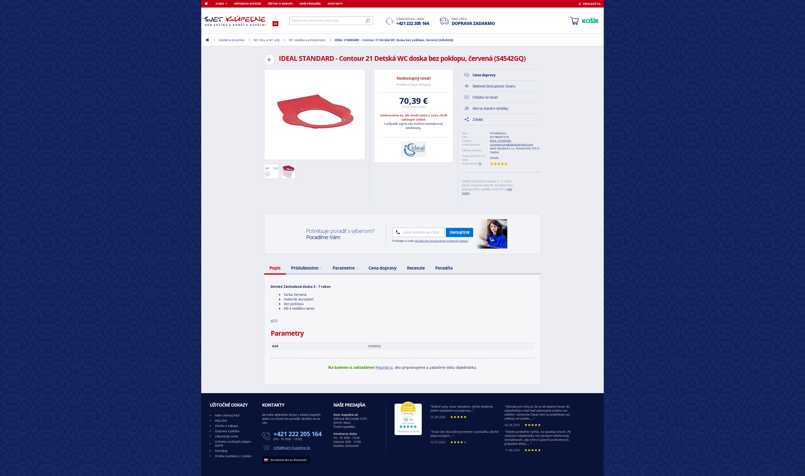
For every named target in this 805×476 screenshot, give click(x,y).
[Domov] (208, 3)
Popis (274, 268)
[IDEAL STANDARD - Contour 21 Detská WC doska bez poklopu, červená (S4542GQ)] (314, 114)
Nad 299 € (473, 21)
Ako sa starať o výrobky (490, 108)
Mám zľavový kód (227, 415)
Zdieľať (478, 119)
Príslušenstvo (306, 268)
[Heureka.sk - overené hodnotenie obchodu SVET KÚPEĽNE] (408, 434)
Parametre (345, 268)
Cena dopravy (382, 268)
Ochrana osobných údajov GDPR (233, 443)
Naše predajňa (310, 3)
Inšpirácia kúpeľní (247, 3)
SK (275, 24)
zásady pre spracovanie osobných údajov (441, 241)
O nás (220, 3)
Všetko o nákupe (280, 3)
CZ (275, 18)
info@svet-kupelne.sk (292, 447)
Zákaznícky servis (226, 436)
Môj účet (221, 421)
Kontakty (335, 3)
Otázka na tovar (485, 97)
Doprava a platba (227, 431)
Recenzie (416, 268)
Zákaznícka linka (412, 21)
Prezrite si (384, 367)
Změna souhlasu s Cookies (233, 456)
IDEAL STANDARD (500, 141)
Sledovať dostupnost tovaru (494, 86)
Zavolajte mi (459, 232)
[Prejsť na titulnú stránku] (235, 21)
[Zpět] (269, 60)
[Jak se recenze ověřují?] (480, 164)
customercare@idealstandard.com (511, 144)
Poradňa (444, 268)
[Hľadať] (368, 20)
